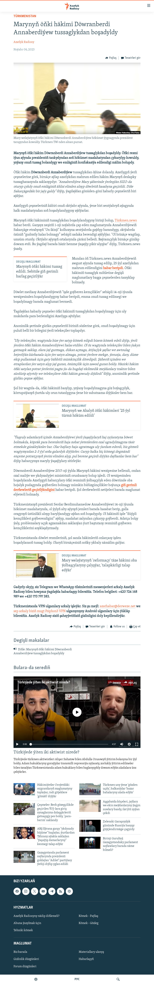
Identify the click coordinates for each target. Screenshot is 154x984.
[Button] (110, 57)
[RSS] (60, 891)
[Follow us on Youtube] (43, 891)
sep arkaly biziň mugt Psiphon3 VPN (40, 611)
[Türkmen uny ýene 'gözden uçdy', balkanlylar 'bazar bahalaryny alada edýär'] (90, 789)
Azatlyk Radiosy (24, 42)
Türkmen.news (126, 220)
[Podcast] (69, 891)
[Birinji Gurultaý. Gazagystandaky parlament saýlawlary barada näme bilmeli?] (90, 843)
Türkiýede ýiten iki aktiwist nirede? (43, 682)
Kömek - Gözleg (88, 923)
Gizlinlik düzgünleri (26, 959)
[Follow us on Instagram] (25, 891)
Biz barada (20, 952)
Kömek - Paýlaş (88, 916)
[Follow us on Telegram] (51, 891)
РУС (77, 979)
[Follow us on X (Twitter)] (34, 891)
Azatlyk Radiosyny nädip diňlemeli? (36, 916)
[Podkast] (36, 979)
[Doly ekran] (136, 744)
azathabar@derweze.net (117, 606)
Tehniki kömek (23, 930)
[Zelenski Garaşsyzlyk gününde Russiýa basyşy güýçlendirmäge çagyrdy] (90, 826)
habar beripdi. (113, 268)
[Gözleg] (118, 979)
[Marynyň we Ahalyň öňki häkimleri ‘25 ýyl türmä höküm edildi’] (37, 416)
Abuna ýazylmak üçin (27, 923)
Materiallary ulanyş (91, 952)
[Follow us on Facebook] (17, 891)
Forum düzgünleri (25, 966)
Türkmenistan (25, 16)
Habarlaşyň (86, 959)
